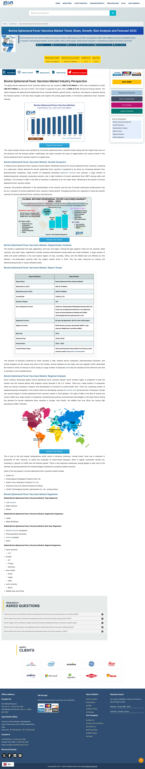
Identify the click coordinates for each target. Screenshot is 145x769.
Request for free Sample (72, 31)
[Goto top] (141, 760)
